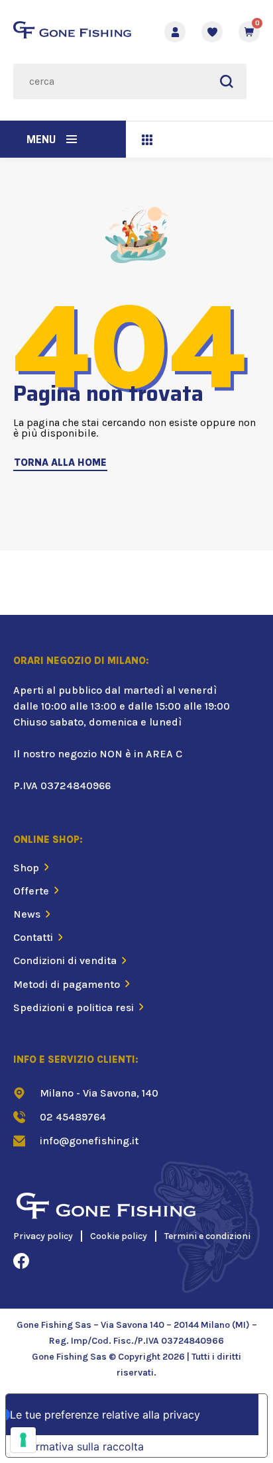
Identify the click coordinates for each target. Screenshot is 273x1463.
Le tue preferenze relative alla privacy (105, 1414)
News (26, 914)
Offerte (31, 891)
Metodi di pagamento (66, 984)
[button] (71, 139)
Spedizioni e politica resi (73, 1007)
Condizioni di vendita (65, 960)
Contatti (33, 937)
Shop (26, 867)
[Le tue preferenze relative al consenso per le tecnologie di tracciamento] (23, 1439)
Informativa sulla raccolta (80, 1446)
